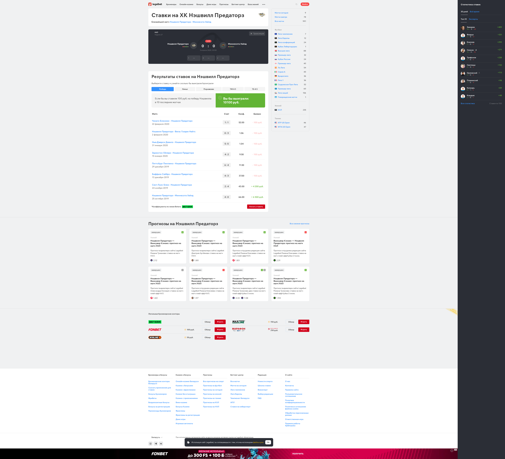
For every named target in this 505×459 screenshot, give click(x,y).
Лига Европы (292, 38)
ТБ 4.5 (254, 89)
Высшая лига (292, 51)
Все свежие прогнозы (299, 224)
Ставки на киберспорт (240, 406)
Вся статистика (468, 103)
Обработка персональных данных (297, 414)
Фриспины (180, 411)
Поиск (296, 4)
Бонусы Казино (183, 406)
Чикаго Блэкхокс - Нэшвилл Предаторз (172, 121)
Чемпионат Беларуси (239, 398)
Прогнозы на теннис (212, 398)
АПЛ (232, 402)
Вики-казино (181, 402)
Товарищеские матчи (292, 97)
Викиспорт (263, 390)
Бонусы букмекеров (157, 394)
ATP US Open (292, 123)
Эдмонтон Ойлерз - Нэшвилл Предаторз (173, 153)
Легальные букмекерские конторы (164, 314)
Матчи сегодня (290, 13)
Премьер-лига (292, 55)
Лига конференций (292, 42)
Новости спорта (265, 381)
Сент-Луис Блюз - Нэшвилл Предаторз (172, 185)
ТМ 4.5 (233, 89)
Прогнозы (223, 4)
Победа (162, 89)
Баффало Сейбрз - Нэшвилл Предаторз (172, 174)
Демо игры (211, 4)
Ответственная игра (294, 419)
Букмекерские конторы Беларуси (159, 382)
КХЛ (292, 110)
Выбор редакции (265, 394)
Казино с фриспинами (185, 390)
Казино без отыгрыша (185, 394)
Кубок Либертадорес (292, 47)
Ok (268, 442)
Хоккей (278, 105)
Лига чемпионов (292, 34)
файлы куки (258, 442)
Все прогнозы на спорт (213, 381)
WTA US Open (292, 127)
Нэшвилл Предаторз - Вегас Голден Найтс (174, 131)
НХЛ (156, 32)
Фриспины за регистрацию (188, 415)
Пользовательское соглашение (293, 395)
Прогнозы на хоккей (212, 394)
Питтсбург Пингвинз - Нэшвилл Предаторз (174, 163)
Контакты (289, 385)
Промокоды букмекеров (159, 411)
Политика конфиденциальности (295, 401)
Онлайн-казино (186, 4)
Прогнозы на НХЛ (211, 406)
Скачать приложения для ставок (159, 388)
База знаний (253, 4)
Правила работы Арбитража (292, 424)
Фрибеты (152, 398)
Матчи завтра (290, 17)
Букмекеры (171, 4)
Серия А (292, 72)
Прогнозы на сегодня (212, 390)
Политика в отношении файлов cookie (295, 407)
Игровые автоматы (184, 423)
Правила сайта (292, 390)
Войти (305, 4)
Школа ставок (264, 385)
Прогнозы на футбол (212, 385)
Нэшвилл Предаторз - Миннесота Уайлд (190, 22)
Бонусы (199, 4)
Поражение (209, 89)
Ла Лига (292, 68)
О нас (287, 381)
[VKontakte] (161, 443)
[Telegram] (156, 443)
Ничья (185, 89)
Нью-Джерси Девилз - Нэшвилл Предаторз (174, 142)
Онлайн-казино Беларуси (187, 381)
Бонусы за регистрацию (159, 406)
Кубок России (292, 59)
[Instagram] (150, 443)
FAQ (259, 398)
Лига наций (292, 93)
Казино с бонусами (184, 385)
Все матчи (290, 21)
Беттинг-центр (238, 4)
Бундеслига (292, 76)
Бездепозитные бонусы (158, 402)
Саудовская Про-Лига (292, 84)
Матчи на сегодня (238, 385)
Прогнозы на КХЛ (211, 402)
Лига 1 (292, 80)
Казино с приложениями (187, 398)
